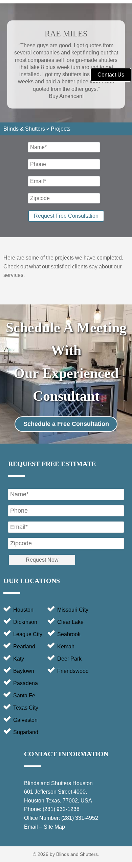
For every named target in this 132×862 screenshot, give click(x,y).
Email (31, 827)
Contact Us (110, 75)
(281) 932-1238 (61, 809)
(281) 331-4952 (79, 818)
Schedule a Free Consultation (66, 423)
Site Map (54, 827)
